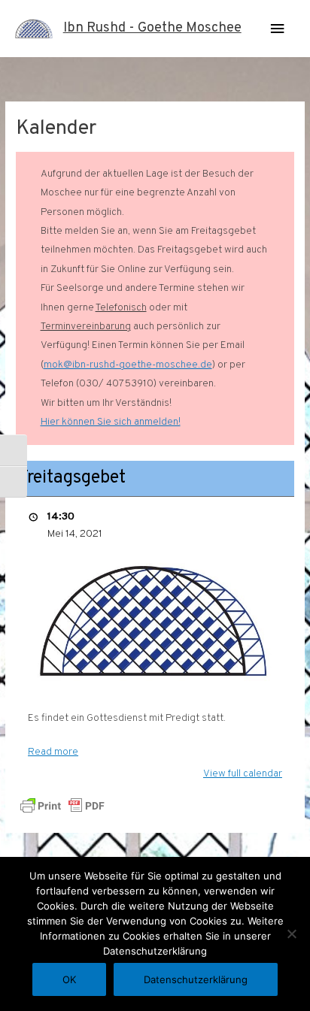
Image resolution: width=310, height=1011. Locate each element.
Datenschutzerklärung (196, 979)
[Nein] (291, 933)
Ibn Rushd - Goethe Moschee (152, 28)
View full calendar (242, 773)
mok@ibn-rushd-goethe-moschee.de (128, 365)
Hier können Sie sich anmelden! (111, 422)
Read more (53, 752)
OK (69, 979)
